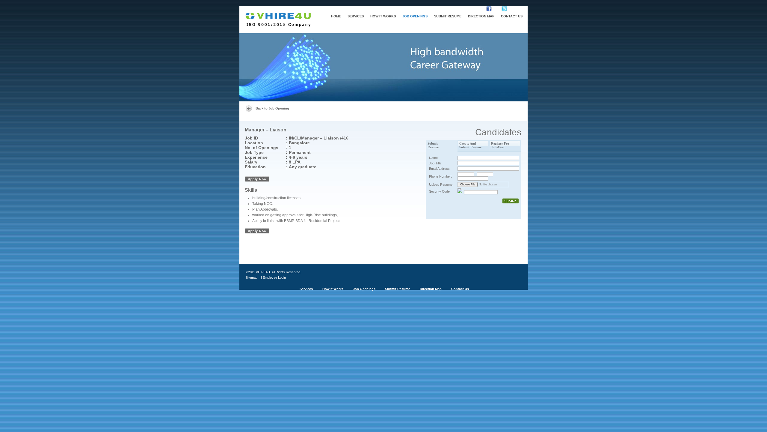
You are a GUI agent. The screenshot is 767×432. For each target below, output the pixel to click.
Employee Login (274, 277)
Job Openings (415, 16)
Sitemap (251, 277)
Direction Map (481, 16)
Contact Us (512, 16)
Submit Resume (447, 16)
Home (336, 16)
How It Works (383, 16)
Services (356, 16)
